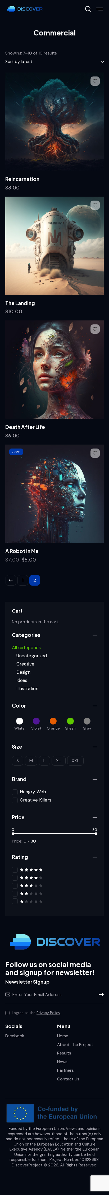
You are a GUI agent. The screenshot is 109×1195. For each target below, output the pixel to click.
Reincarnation (22, 179)
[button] (95, 81)
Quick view (57, 166)
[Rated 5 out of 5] (54, 869)
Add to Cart (23, 190)
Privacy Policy (48, 1013)
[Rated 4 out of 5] (54, 877)
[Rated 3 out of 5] (54, 885)
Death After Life (25, 427)
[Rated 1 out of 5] (54, 901)
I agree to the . (36, 1012)
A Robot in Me (22, 551)
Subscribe (100, 995)
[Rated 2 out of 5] (54, 893)
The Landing (20, 303)
